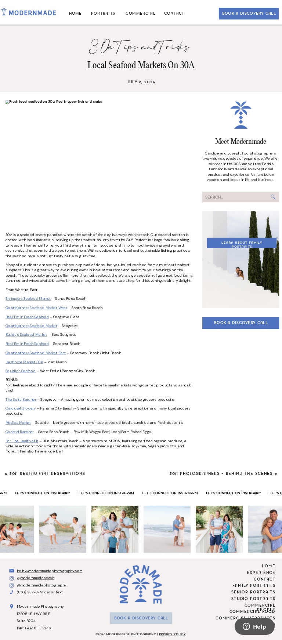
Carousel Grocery (21, 408)
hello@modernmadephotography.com (50, 570)
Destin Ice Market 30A (24, 361)
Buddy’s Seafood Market (26, 334)
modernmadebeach (37, 577)
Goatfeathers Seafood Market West (36, 307)
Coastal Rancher (20, 431)
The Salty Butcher (21, 399)
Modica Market (18, 422)
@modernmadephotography (41, 584)
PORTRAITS (103, 13)
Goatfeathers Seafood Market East (36, 352)
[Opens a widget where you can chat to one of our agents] (254, 627)
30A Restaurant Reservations (47, 473)
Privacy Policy (172, 634)
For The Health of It (22, 440)
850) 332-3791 (30, 592)
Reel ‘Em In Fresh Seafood (27, 316)
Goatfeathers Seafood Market (31, 325)
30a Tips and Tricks (141, 47)
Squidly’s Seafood (21, 370)
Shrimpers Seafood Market (28, 298)
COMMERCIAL (140, 13)
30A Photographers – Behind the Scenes (221, 473)
